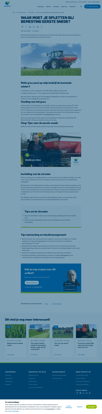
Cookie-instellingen (68, 406)
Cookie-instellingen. (13, 411)
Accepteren (91, 406)
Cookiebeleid (50, 409)
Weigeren (80, 406)
